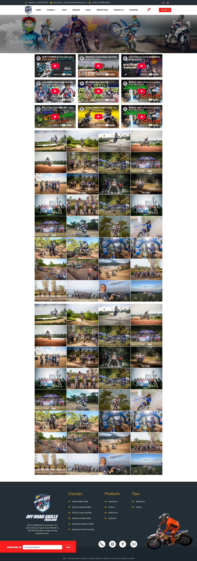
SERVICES (76, 10)
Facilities (133, 10)
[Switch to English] (168, 2)
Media (88, 10)
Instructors (102, 10)
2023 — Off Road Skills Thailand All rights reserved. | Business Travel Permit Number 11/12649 (98, 558)
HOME (38, 10)
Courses (50, 10)
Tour (64, 10)
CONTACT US (119, 10)
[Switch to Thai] (163, 2)
